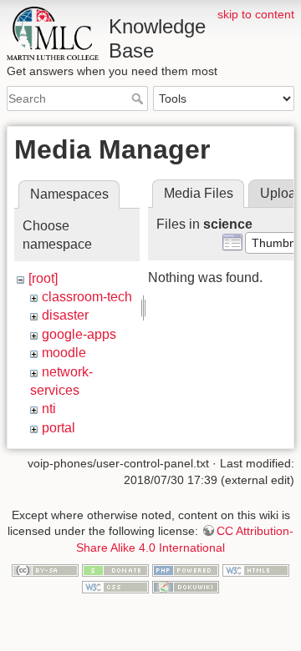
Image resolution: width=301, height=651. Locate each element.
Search (139, 98)
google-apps (79, 334)
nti (49, 408)
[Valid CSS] (115, 586)
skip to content (255, 14)
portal (58, 428)
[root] (43, 278)
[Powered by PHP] (185, 570)
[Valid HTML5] (255, 570)
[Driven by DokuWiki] (185, 586)
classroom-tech (87, 297)
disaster (65, 315)
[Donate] (115, 570)
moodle (64, 353)
